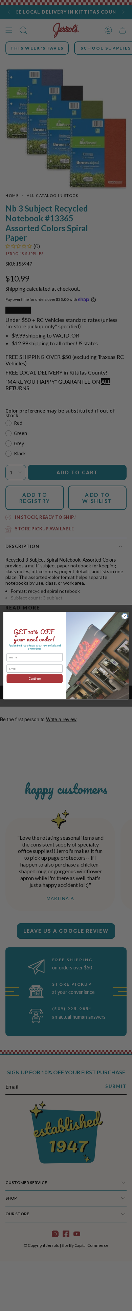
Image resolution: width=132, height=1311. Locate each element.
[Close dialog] (125, 616)
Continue (35, 678)
